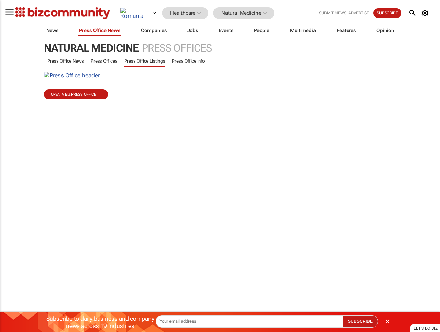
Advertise (358, 13)
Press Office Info (188, 61)
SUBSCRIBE (360, 321)
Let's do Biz (426, 328)
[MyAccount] (426, 13)
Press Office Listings (144, 61)
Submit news (332, 13)
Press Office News (65, 61)
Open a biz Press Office (73, 94)
